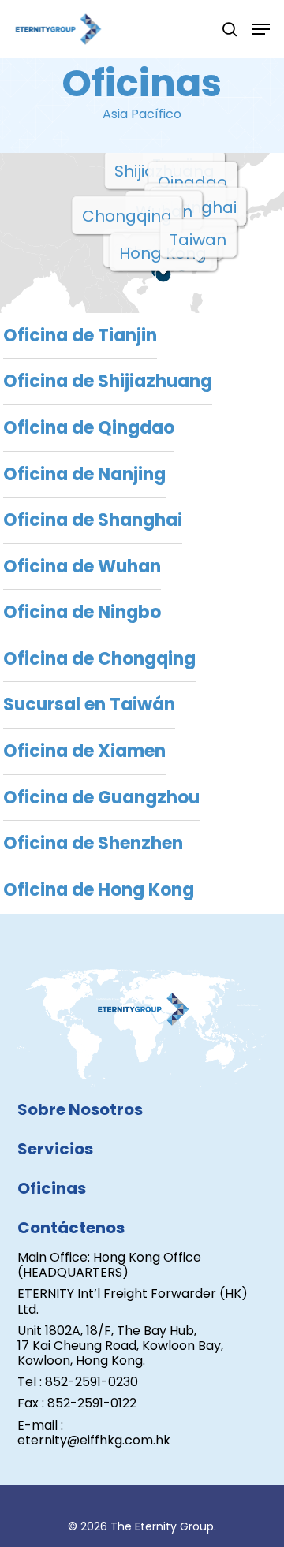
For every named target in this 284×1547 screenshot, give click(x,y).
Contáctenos (71, 1228)
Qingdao (192, 182)
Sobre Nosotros (80, 1109)
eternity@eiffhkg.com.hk (93, 1440)
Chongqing (127, 216)
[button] (261, 29)
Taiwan (198, 240)
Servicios (55, 1149)
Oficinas (51, 1188)
